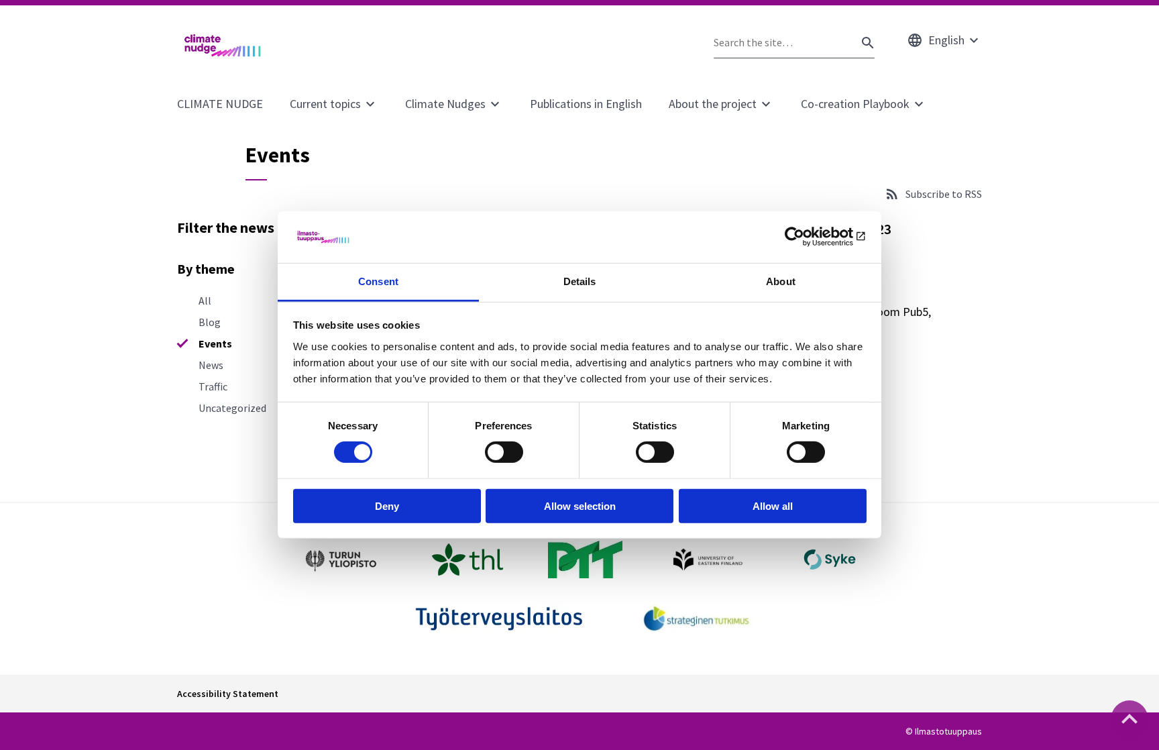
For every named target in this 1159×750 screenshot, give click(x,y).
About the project (713, 103)
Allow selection (580, 505)
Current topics (325, 103)
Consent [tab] (378, 281)
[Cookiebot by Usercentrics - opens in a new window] (808, 237)
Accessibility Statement (227, 694)
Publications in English (586, 103)
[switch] (504, 452)
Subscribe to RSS (943, 194)
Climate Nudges (445, 103)
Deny (387, 505)
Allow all (773, 505)
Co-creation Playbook (855, 103)
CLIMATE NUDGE (220, 103)
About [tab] (780, 281)
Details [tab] (579, 281)
